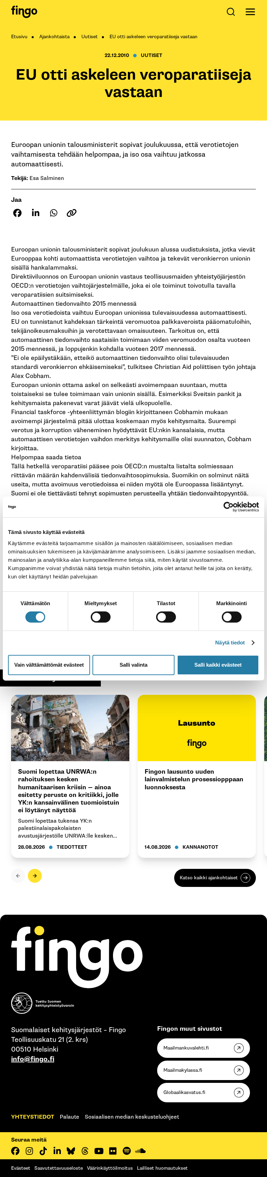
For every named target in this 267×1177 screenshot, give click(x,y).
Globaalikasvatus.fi (184, 1092)
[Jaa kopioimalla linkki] (71, 212)
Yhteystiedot (32, 1117)
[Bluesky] (71, 1151)
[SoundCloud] (140, 1151)
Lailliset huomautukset (162, 1168)
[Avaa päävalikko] (250, 11)
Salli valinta (133, 665)
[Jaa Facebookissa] (17, 212)
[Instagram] (29, 1151)
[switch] (101, 617)
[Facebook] (15, 1151)
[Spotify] (126, 1151)
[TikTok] (43, 1151)
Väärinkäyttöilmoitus (110, 1168)
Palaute (69, 1117)
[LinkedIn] (57, 1151)
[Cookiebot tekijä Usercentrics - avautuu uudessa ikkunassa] (228, 507)
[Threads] (85, 1151)
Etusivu (19, 36)
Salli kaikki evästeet (218, 665)
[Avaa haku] (232, 11)
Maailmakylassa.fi (182, 1070)
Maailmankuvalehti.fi (186, 1048)
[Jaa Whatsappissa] (53, 212)
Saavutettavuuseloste (58, 1168)
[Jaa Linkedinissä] (35, 212)
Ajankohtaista (54, 36)
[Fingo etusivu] (24, 12)
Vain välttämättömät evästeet (49, 665)
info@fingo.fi (32, 1059)
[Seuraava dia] (35, 876)
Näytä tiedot (230, 642)
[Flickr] (112, 1151)
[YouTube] (99, 1151)
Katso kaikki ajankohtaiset (209, 877)
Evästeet (20, 1168)
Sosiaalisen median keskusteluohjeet (132, 1117)
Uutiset (89, 36)
